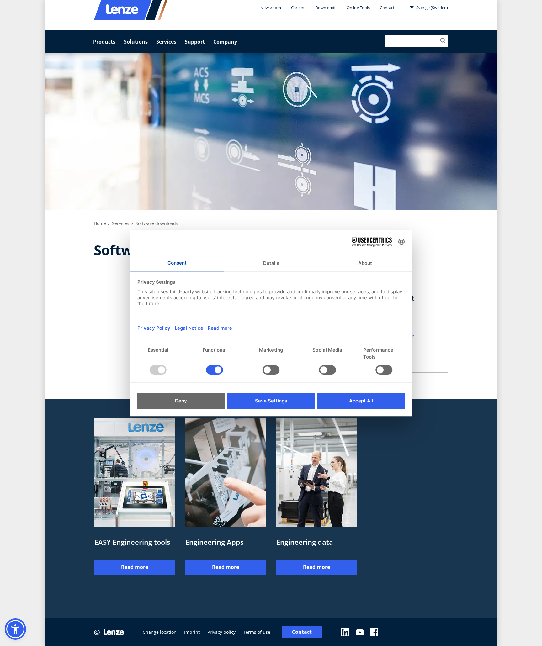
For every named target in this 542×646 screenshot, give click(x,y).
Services (166, 41)
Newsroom (270, 7)
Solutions (136, 41)
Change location (160, 632)
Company (225, 41)
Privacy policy (221, 632)
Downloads (325, 7)
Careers (298, 7)
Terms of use (256, 632)
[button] (15, 629)
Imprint (192, 632)
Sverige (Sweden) (431, 7)
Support (195, 41)
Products (104, 41)
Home (100, 223)
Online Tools (358, 7)
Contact (387, 7)
